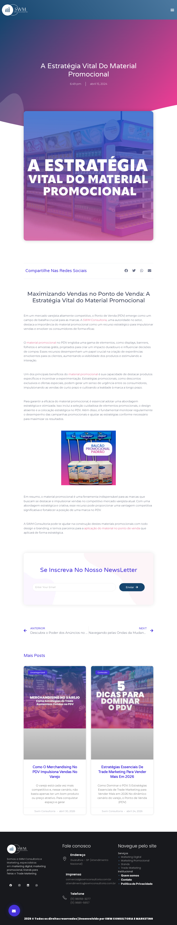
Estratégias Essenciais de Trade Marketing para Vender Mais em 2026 (122, 772)
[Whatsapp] (36, 885)
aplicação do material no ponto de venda (112, 528)
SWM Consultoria (95, 320)
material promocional (41, 342)
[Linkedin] (28, 885)
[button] (172, 10)
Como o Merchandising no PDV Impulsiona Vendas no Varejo (54, 772)
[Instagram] (19, 885)
